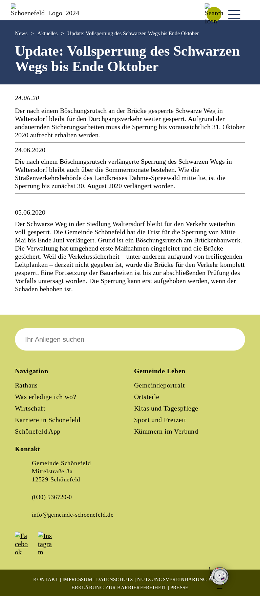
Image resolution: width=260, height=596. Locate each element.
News (21, 33)
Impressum (77, 579)
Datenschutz (114, 579)
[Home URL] (45, 13)
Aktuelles (47, 33)
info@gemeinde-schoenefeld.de (72, 514)
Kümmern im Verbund (166, 431)
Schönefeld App (38, 431)
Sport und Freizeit (160, 419)
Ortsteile (146, 396)
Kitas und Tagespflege (166, 408)
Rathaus (26, 385)
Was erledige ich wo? (45, 396)
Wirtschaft (30, 408)
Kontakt (45, 579)
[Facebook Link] (26, 552)
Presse (179, 587)
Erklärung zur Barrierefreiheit (118, 587)
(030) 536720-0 (52, 497)
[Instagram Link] (49, 552)
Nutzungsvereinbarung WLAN (180, 579)
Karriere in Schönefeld (48, 419)
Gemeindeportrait (159, 385)
